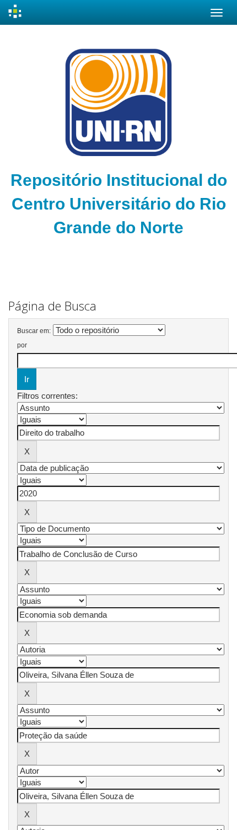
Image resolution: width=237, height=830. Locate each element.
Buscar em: (34, 331)
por (22, 345)
